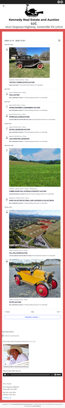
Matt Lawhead (37, 406)
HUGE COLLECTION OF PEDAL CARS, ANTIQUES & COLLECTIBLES (31, 200)
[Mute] (55, 375)
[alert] (32, 336)
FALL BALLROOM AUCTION (18, 253)
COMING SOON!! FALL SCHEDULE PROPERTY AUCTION (27, 191)
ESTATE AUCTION (15, 302)
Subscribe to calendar (31, 317)
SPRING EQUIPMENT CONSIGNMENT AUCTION (24, 107)
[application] (32, 374)
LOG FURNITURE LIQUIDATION (19, 139)
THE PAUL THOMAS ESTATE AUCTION (22, 82)
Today (32, 311)
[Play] (5, 375)
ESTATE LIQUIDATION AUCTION (19, 129)
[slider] (59, 374)
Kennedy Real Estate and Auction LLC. (23, 404)
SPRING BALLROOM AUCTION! (19, 117)
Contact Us (7, 398)
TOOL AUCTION (14, 95)
